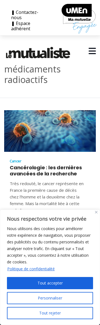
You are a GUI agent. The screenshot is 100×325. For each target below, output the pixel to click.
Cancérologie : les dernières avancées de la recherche (46, 171)
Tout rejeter (50, 313)
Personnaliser (50, 298)
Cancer (15, 160)
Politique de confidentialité (31, 268)
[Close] (96, 212)
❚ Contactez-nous (24, 15)
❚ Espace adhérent (20, 26)
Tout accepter (50, 283)
